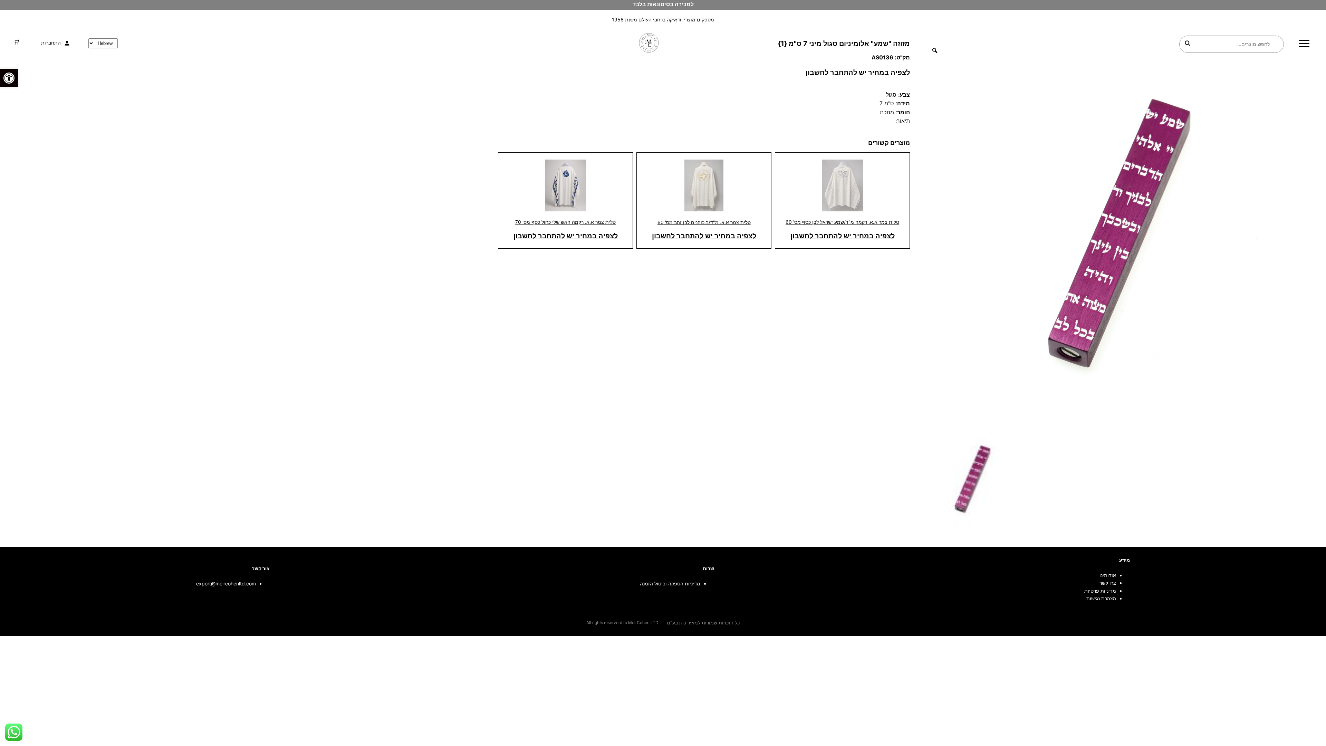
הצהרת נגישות (1101, 598)
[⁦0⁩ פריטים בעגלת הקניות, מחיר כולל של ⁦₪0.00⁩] (17, 42)
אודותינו (1107, 575)
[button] (9, 78)
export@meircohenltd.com (226, 583)
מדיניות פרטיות (1100, 591)
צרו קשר (1107, 583)
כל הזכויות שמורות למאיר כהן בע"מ (703, 622)
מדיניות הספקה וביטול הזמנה (670, 583)
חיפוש (1187, 43)
